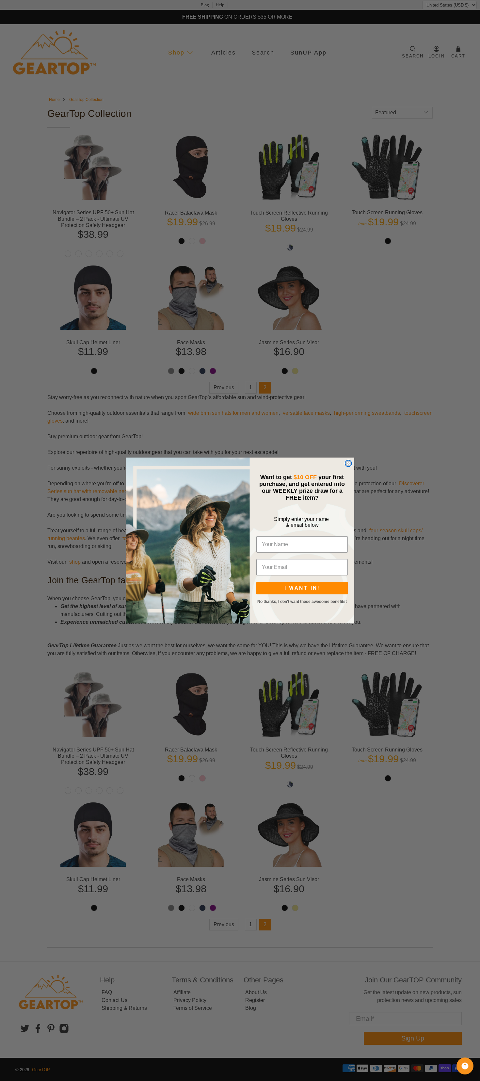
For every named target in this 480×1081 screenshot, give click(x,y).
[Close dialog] (348, 463)
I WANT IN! (302, 588)
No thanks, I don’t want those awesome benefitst (302, 601)
